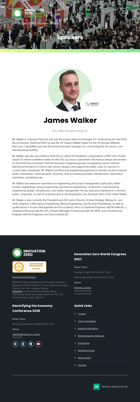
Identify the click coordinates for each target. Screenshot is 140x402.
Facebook (31, 344)
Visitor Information (87, 321)
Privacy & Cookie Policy (24, 277)
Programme (84, 343)
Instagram (23, 344)
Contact (82, 314)
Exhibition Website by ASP (115, 386)
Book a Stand (84, 358)
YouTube (38, 344)
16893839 (17, 291)
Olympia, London (82, 287)
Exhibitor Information (88, 328)
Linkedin (15, 344)
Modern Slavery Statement (91, 336)
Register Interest (86, 350)
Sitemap (82, 365)
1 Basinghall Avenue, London (26, 334)
